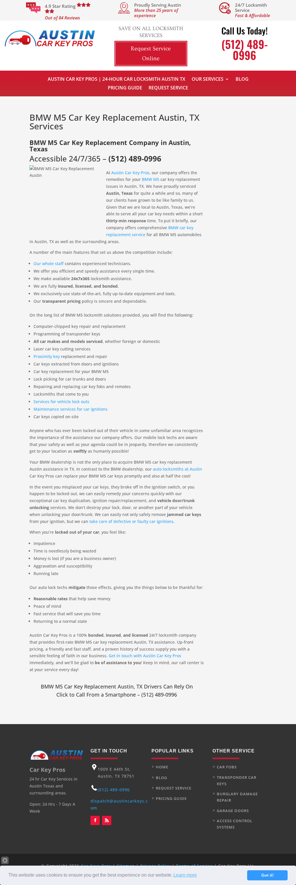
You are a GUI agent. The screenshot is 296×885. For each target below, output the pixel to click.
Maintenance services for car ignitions (71, 409)
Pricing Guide (125, 88)
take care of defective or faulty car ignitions (131, 521)
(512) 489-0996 (134, 158)
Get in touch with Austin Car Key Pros (145, 655)
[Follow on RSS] (106, 820)
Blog (242, 79)
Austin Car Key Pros (130, 172)
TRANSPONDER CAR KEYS (236, 780)
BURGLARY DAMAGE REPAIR (237, 797)
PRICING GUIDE (171, 798)
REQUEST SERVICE (173, 788)
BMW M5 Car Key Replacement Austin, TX (92, 686)
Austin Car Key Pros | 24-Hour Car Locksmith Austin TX (116, 79)
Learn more (185, 875)
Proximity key (47, 356)
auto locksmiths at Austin (177, 469)
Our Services (207, 79)
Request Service (168, 88)
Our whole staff (49, 263)
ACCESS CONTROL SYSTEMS (234, 824)
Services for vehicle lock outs (61, 401)
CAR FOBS (227, 767)
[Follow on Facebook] (95, 820)
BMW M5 (150, 179)
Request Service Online (151, 53)
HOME (162, 767)
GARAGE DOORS (233, 810)
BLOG (161, 777)
